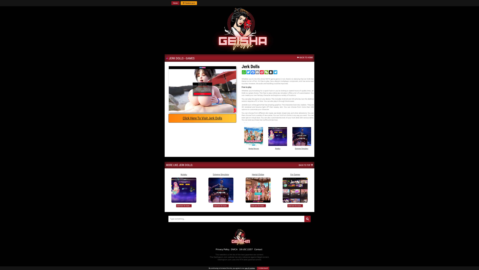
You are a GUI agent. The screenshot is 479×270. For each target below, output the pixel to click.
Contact (258, 249)
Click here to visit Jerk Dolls (202, 118)
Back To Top (305, 165)
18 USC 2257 (246, 249)
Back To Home (306, 57)
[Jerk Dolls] (202, 89)
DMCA (234, 249)
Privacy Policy (222, 249)
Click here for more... (184, 206)
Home (175, 3)
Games (190, 58)
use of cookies (250, 268)
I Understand (263, 268)
